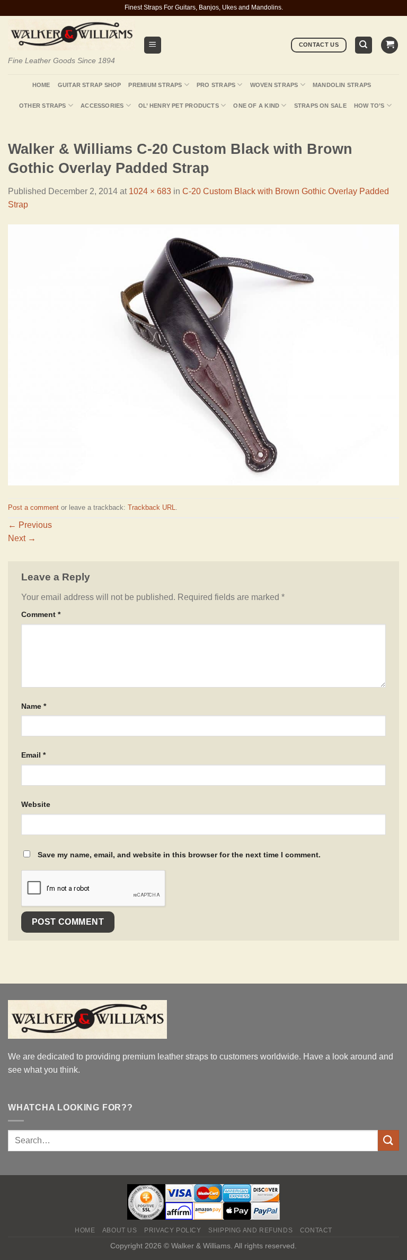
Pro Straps (216, 85)
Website (35, 804)
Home (41, 85)
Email (33, 755)
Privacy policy (172, 1230)
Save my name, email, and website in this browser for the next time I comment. (179, 854)
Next (22, 538)
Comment (40, 614)
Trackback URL (151, 507)
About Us (119, 1230)
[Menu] (153, 45)
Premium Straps (155, 85)
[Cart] (389, 45)
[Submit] (388, 1140)
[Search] (364, 45)
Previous (30, 524)
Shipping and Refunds (250, 1230)
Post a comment (33, 507)
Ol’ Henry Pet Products (178, 105)
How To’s (369, 105)
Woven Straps (274, 85)
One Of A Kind (256, 105)
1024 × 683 (150, 191)
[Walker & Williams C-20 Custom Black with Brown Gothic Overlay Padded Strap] (203, 354)
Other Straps (42, 105)
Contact (316, 1230)
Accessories (102, 105)
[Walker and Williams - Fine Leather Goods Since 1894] (71, 34)
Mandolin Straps (342, 85)
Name (33, 706)
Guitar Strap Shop (89, 85)
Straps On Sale (320, 105)
